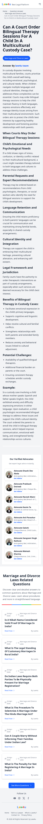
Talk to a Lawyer (17, 813)
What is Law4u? (31, 813)
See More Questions (20, 785)
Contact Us (15, 815)
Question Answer (16, 11)
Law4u (33, 819)
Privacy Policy (26, 815)
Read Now (8, 631)
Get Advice (18, 478)
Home (5, 11)
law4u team (22, 65)
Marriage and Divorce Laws (15, 13)
